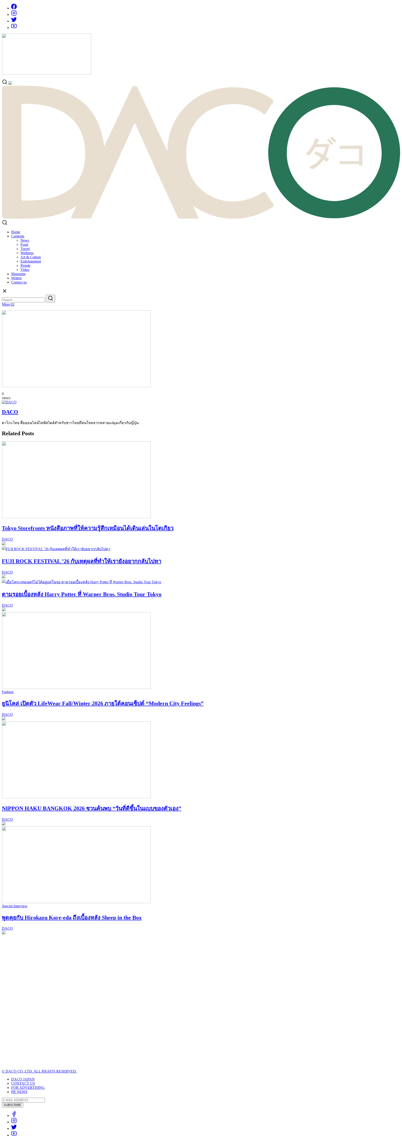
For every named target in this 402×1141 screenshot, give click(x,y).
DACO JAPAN (23, 1079)
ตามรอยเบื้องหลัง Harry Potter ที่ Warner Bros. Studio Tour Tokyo (81, 594)
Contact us (19, 282)
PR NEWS (19, 1092)
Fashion (7, 692)
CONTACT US (23, 1083)
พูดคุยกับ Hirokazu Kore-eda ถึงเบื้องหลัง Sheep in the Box (72, 918)
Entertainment (30, 261)
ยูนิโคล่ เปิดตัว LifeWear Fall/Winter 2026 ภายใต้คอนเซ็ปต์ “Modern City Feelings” (103, 703)
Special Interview (14, 906)
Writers (16, 278)
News (24, 240)
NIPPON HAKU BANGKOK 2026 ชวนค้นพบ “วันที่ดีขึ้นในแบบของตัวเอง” (91, 808)
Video (24, 270)
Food (24, 244)
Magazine (18, 274)
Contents (17, 236)
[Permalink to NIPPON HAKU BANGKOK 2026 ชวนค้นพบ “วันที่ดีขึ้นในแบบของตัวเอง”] (76, 797)
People (25, 265)
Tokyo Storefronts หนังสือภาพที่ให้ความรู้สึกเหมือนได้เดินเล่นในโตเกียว (88, 528)
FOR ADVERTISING (28, 1088)
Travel (25, 249)
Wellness (27, 253)
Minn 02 (8, 304)
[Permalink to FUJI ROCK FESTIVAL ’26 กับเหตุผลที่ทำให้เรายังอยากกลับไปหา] (56, 549)
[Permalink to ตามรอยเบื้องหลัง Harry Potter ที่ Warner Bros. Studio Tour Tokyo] (81, 582)
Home (15, 232)
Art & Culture (30, 257)
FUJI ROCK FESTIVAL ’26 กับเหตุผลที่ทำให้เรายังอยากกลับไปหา (81, 561)
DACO (10, 412)
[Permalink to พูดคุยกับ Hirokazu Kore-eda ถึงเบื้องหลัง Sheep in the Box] (76, 902)
